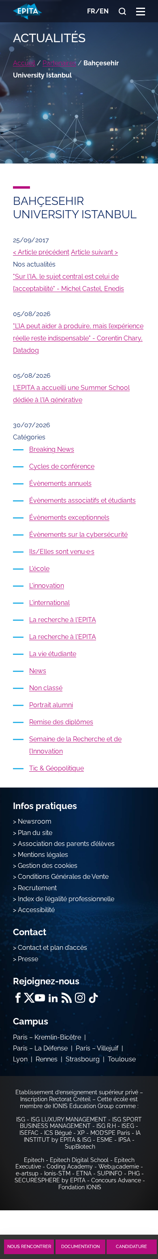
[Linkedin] (53, 998)
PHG (134, 1173)
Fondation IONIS (79, 1187)
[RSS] (67, 998)
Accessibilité (36, 910)
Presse (28, 959)
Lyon (20, 1059)
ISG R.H (106, 1126)
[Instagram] (80, 998)
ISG (20, 1119)
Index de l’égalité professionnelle (66, 899)
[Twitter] (29, 998)
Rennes (47, 1059)
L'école (39, 568)
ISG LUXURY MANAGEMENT (69, 1119)
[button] (140, 11)
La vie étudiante (52, 654)
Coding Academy (70, 1166)
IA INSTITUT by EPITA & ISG (82, 1136)
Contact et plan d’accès (52, 947)
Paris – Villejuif (97, 1048)
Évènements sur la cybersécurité (78, 534)
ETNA (84, 1173)
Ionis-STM (57, 1173)
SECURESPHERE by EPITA (50, 1180)
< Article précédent (41, 252)
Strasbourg (83, 1059)
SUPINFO (109, 1173)
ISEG (128, 1126)
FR (91, 11)
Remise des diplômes (61, 722)
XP (81, 1133)
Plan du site (35, 833)
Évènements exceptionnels (69, 517)
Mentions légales (43, 855)
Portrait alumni (51, 705)
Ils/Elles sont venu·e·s (61, 551)
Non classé (45, 688)
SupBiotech (80, 1146)
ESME (105, 1139)
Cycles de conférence (61, 466)
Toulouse (122, 1059)
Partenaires (59, 63)
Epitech (34, 1160)
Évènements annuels (60, 483)
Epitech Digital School (79, 1160)
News (37, 671)
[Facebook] (18, 998)
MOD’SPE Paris (110, 1133)
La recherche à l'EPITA (62, 620)
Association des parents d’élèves (66, 844)
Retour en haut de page (130, 1217)
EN (104, 11)
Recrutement (37, 888)
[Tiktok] (93, 998)
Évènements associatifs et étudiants (82, 500)
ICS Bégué (58, 1133)
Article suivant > (94, 252)
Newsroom (34, 821)
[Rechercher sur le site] (122, 11)
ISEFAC (28, 1133)
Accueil (24, 63)
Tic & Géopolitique (56, 768)
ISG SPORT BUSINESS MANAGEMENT (81, 1123)
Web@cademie (118, 1166)
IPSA (124, 1139)
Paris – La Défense (40, 1048)
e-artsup (27, 1173)
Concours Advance (116, 1180)
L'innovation (46, 586)
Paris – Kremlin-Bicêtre (47, 1037)
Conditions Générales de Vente (63, 876)
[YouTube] (40, 998)
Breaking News (51, 449)
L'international (49, 603)
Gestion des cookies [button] (47, 865)
